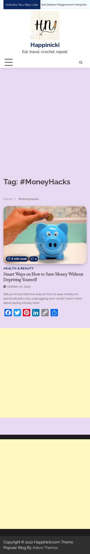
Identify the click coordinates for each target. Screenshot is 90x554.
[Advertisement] (45, 115)
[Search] (80, 62)
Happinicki (45, 45)
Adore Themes (45, 547)
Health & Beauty (18, 268)
